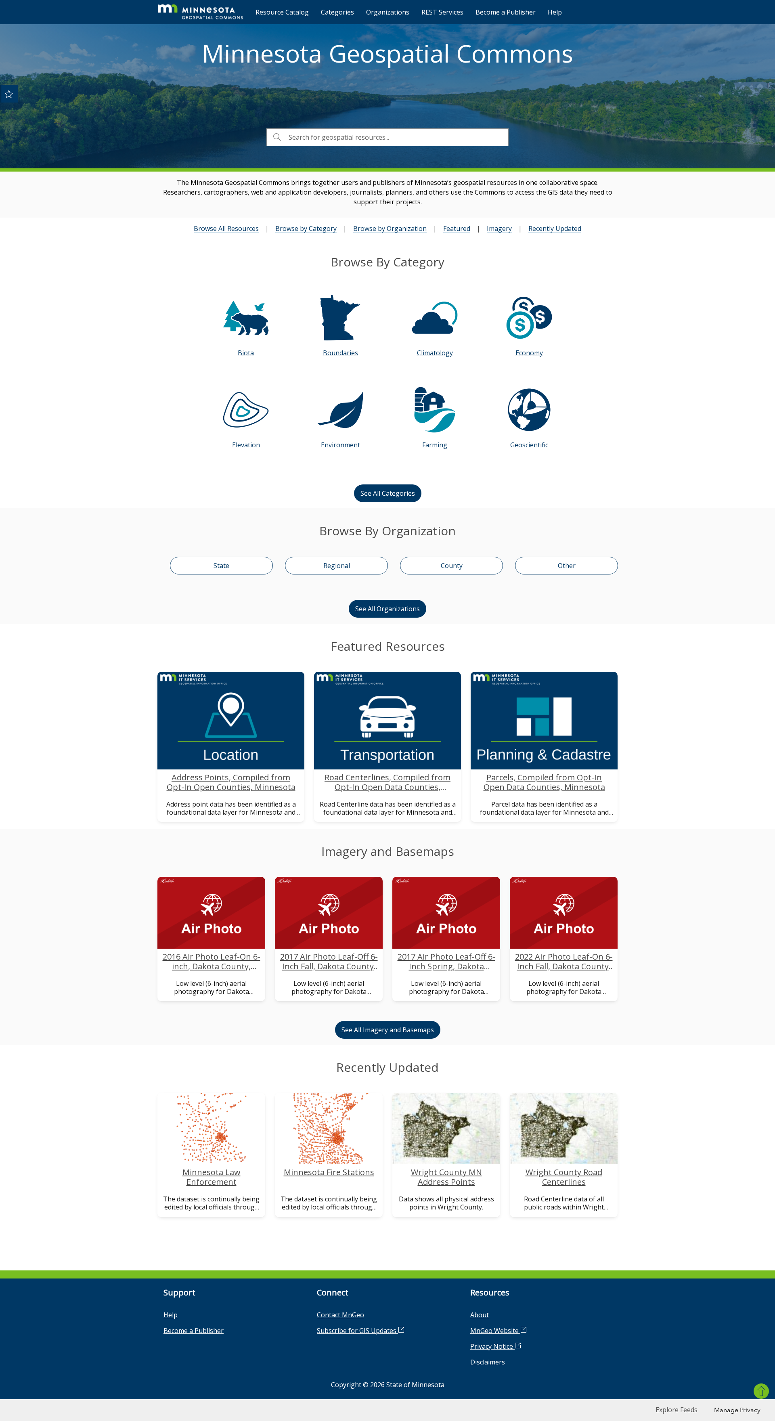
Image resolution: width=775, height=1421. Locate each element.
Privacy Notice (492, 1346)
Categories (337, 12)
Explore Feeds (677, 1409)
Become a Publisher (505, 12)
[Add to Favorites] (9, 94)
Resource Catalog (282, 12)
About (479, 1314)
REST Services (442, 12)
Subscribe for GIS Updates (357, 1330)
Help (555, 12)
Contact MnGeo (340, 1314)
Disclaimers (487, 1362)
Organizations (387, 12)
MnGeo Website (495, 1330)
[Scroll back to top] (761, 1391)
